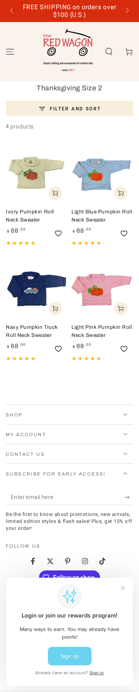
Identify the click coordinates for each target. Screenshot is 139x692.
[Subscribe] (128, 497)
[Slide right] (126, 11)
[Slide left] (12, 11)
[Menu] (10, 51)
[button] (109, 51)
